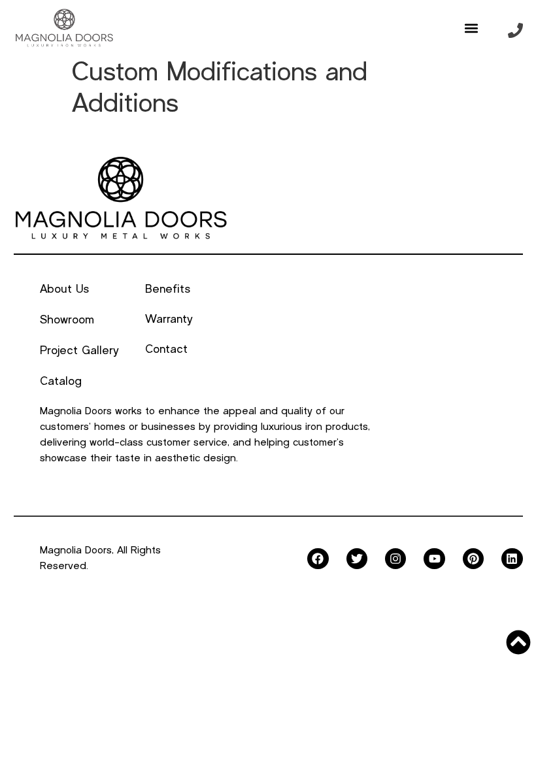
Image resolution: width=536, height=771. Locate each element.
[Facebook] (317, 558)
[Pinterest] (473, 558)
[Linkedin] (511, 558)
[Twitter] (356, 558)
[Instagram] (395, 558)
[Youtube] (434, 558)
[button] (471, 28)
